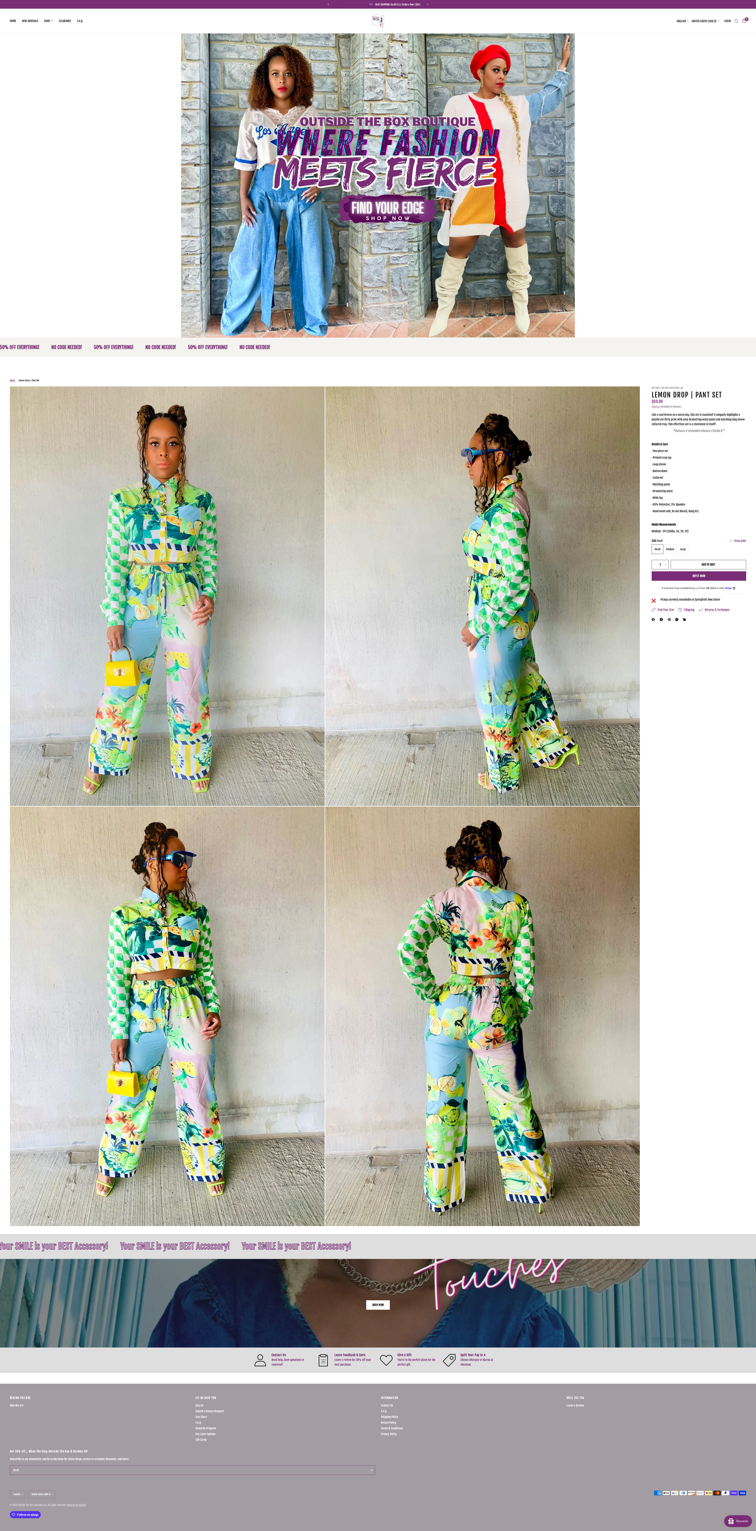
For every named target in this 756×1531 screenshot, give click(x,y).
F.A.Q (79, 21)
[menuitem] (14, 21)
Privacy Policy (389, 1434)
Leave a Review (575, 1405)
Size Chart (201, 1417)
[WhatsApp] (677, 619)
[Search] (736, 21)
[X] (662, 619)
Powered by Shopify (76, 1505)
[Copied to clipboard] (685, 619)
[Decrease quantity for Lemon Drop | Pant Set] (655, 564)
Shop (47, 21)
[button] (378, 1305)
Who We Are (16, 1405)
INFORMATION (389, 1398)
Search (199, 1405)
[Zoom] (316, 394)
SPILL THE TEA (575, 1398)
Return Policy (388, 1422)
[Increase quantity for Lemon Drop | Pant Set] (666, 564)
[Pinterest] (670, 619)
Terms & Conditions (392, 1428)
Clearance (65, 21)
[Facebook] (654, 619)
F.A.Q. (198, 1422)
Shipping (656, 406)
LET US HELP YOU (205, 1398)
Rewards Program (205, 1428)
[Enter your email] (371, 1470)
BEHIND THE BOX (20, 1398)
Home (13, 21)
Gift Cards (201, 1440)
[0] (743, 21)
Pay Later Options (205, 1434)
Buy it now (699, 576)
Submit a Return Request (209, 1411)
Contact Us (387, 1405)
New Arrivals (30, 21)
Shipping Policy (389, 1417)
